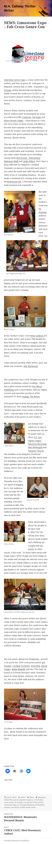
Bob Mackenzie (31, 366)
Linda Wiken (29, 161)
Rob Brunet (21, 158)
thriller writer (31, 807)
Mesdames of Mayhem (35, 805)
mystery (7, 807)
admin (22, 797)
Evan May (35, 666)
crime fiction (38, 800)
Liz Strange (21, 805)
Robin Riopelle (19, 669)
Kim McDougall (35, 447)
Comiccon (26, 117)
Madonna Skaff (11, 161)
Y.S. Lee (37, 437)
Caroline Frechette (21, 666)
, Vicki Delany (33, 158)
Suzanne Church (36, 450)
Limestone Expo (10, 805)
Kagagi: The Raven (31, 396)
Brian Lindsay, (37, 335)
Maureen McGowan (37, 444)
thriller (22, 807)
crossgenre (27, 802)
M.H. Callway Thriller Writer (20, 8)
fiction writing (38, 802)
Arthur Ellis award (11, 800)
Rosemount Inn (14, 181)
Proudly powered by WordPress (16, 840)
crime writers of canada (13, 802)
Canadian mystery (26, 800)
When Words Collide (13, 120)
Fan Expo (36, 117)
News (31, 797)
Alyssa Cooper (34, 440)
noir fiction (15, 807)
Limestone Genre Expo (14, 80)
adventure (42, 797)
